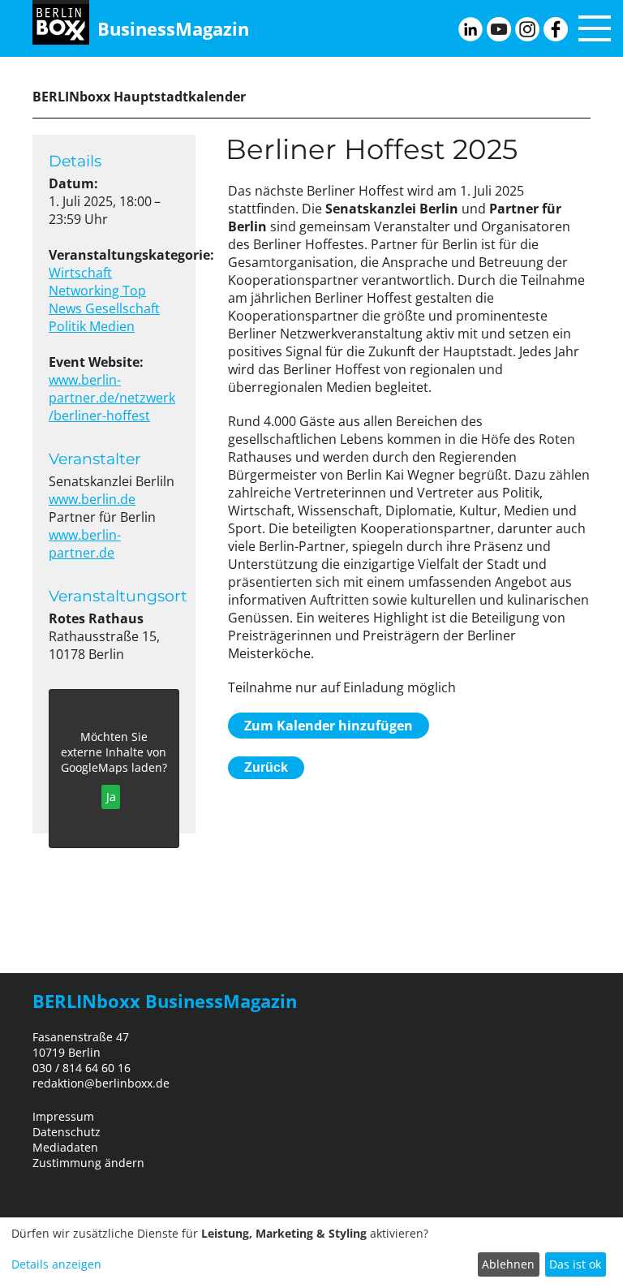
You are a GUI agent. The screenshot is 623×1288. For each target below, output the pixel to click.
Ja (111, 796)
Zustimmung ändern (88, 1162)
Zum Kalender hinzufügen (328, 725)
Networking (85, 290)
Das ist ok (575, 1264)
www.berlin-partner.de (85, 544)
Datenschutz (66, 1131)
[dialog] (311, 1252)
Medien (112, 326)
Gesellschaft (122, 308)
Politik (69, 326)
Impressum (63, 1116)
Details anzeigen (56, 1264)
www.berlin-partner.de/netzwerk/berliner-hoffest (112, 397)
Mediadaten (65, 1147)
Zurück (266, 767)
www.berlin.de (92, 499)
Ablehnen (508, 1264)
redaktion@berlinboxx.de (101, 1083)
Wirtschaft (80, 273)
